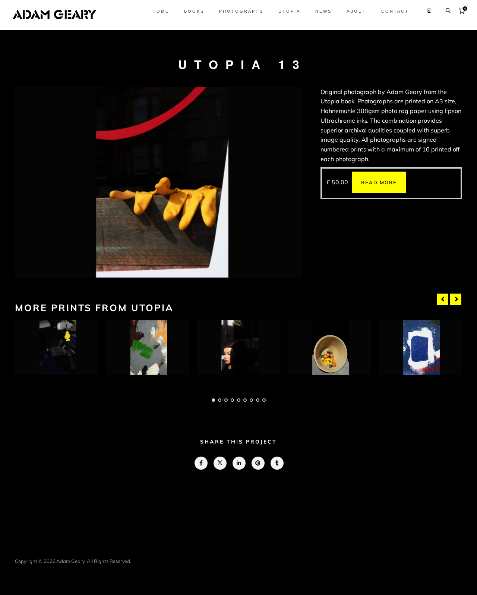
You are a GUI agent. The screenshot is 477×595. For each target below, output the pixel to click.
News (323, 11)
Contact (395, 11)
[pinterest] (257, 463)
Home (160, 11)
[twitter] (219, 463)
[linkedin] (238, 463)
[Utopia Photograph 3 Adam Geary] (238, 347)
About (356, 11)
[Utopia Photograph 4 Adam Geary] (329, 347)
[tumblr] (276, 463)
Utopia (289, 11)
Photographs (241, 11)
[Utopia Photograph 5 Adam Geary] (420, 347)
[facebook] (200, 463)
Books (194, 11)
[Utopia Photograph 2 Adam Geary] (147, 347)
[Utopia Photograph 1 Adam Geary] (56, 347)
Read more (379, 182)
